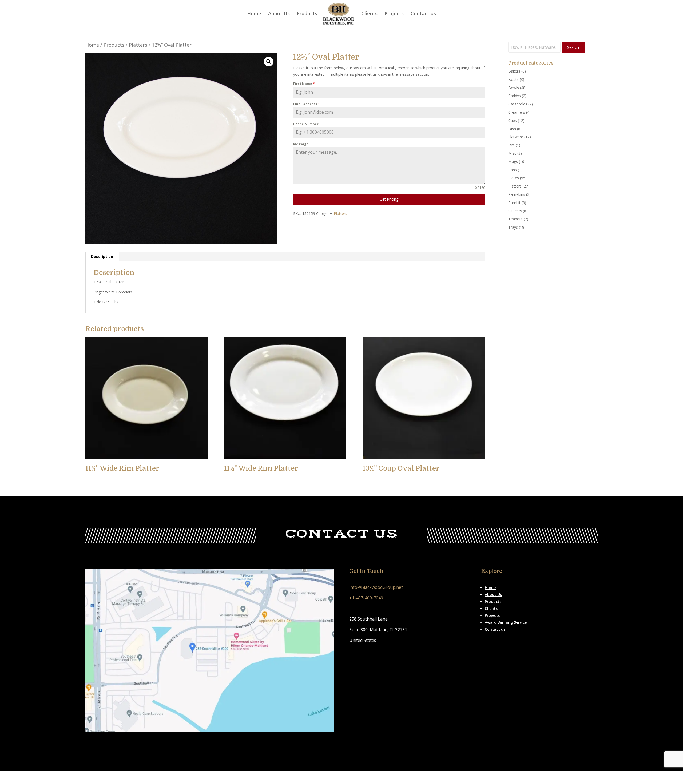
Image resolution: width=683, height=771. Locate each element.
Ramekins (516, 194)
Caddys (514, 95)
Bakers (514, 71)
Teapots (515, 218)
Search (573, 47)
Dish (512, 128)
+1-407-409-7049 (366, 598)
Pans (512, 169)
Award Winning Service (506, 622)
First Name (304, 83)
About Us (279, 14)
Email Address (306, 104)
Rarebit (514, 202)
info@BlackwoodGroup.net (376, 587)
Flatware (515, 136)
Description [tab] (102, 256)
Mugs (513, 161)
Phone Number (306, 124)
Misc (512, 153)
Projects (394, 14)
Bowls (513, 87)
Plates (513, 177)
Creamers (516, 112)
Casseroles (517, 103)
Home (254, 14)
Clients (369, 14)
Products (307, 14)
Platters (138, 45)
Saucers (515, 210)
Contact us (423, 14)
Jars (511, 145)
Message (300, 144)
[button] (268, 61)
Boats (513, 79)
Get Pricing (389, 199)
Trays (513, 227)
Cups (512, 120)
